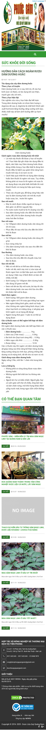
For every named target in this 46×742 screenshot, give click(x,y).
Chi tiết (6, 446)
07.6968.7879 (34, 656)
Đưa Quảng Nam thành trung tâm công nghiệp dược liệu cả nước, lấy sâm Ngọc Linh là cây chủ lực (21, 484)
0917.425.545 (11, 656)
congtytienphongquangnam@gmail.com (20, 662)
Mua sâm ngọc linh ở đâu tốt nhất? (19, 618)
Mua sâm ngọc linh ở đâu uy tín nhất (20, 573)
